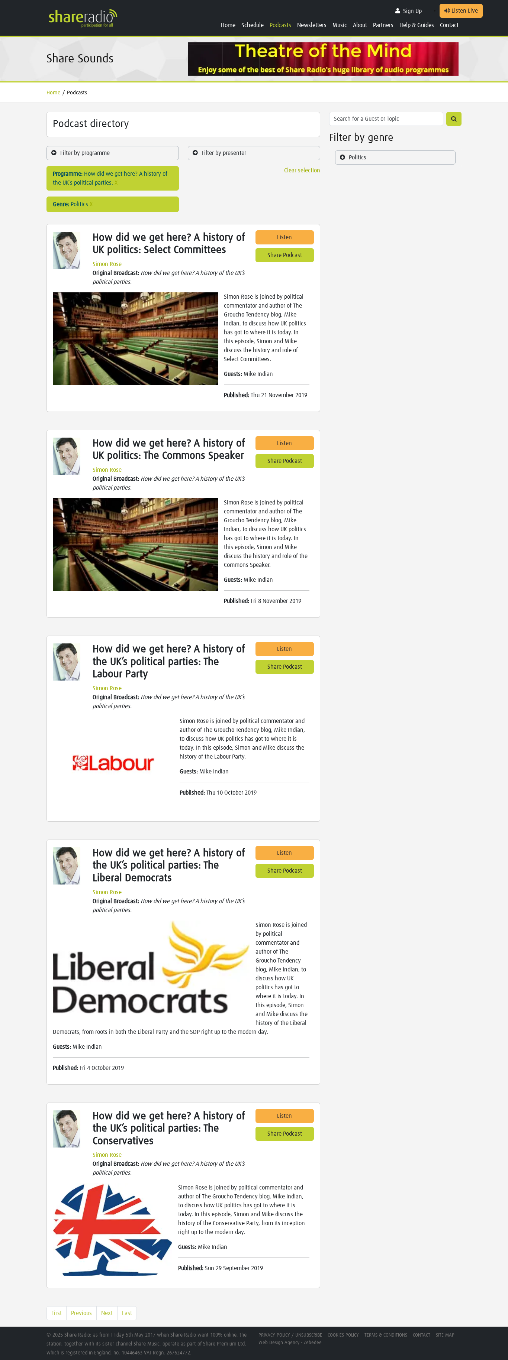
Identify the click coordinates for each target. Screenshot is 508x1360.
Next (107, 1313)
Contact (449, 25)
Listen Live (464, 11)
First (56, 1313)
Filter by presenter (224, 153)
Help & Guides (416, 25)
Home (228, 25)
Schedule (252, 25)
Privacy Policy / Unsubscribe (290, 1335)
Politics (357, 157)
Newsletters (312, 25)
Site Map (445, 1335)
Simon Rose (107, 264)
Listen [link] (284, 237)
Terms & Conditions (385, 1335)
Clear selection (302, 170)
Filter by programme (85, 153)
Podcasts (280, 25)
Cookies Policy (343, 1335)
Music (339, 25)
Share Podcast (284, 255)
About (360, 25)
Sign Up (412, 11)
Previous (81, 1313)
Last (127, 1313)
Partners (383, 25)
